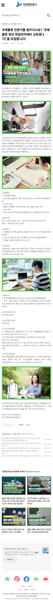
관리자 (33, 589)
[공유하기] (9, 425)
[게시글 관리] (12, 425)
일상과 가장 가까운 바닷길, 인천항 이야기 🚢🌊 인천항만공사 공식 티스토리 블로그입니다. (21, 553)
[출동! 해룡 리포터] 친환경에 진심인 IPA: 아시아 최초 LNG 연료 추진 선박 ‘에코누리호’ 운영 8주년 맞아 (21, 439)
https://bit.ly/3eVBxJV (11, 414)
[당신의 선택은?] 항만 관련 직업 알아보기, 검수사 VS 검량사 (20, 448)
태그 (20, 589)
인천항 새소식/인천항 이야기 (11, 24)
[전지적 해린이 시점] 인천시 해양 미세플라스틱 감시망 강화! (20, 456)
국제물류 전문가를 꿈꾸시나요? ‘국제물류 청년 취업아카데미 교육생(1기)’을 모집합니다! (26, 34)
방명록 (26, 589)
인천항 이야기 (16, 434)
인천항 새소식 (6, 434)
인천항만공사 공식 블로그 (16, 548)
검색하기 (48, 15)
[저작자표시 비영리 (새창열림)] (28, 425)
